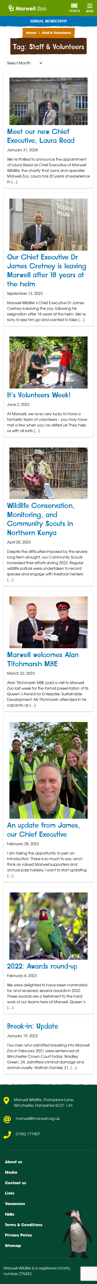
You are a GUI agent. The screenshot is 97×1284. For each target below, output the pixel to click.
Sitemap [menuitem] (13, 1245)
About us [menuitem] (13, 1161)
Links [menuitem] (9, 1193)
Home (31, 33)
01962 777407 (28, 1134)
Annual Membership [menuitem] (48, 21)
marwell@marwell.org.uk (38, 1118)
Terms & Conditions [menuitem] (23, 1224)
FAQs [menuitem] (9, 1214)
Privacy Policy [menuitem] (18, 1235)
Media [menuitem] (11, 1172)
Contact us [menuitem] (15, 1182)
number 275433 (18, 1273)
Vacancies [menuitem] (15, 1203)
